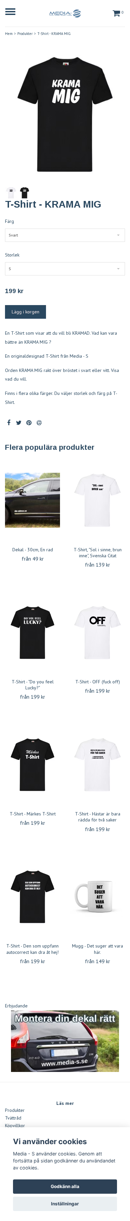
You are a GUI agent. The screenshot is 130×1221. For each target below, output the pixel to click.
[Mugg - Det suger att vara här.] (97, 896)
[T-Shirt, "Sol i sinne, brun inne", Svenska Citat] (97, 500)
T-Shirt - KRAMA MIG (54, 33)
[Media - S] (65, 12)
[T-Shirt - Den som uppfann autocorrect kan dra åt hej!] (32, 896)
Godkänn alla (65, 1186)
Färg (9, 221)
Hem (9, 33)
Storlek (12, 255)
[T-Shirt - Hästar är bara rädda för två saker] (97, 764)
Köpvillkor (15, 1126)
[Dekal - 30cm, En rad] (32, 500)
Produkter (25, 33)
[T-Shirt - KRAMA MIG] (65, 114)
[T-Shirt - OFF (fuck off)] (97, 632)
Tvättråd (13, 1118)
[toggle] (13, 12)
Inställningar (65, 1203)
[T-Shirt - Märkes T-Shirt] (32, 764)
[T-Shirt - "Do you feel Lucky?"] (32, 632)
